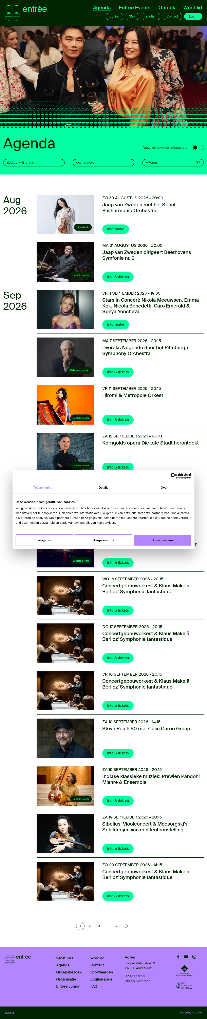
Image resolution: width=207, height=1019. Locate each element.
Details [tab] (104, 487)
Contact (172, 16)
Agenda (102, 7)
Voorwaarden (101, 972)
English (150, 16)
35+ (132, 16)
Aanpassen (101, 540)
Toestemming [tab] (42, 487)
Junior (114, 16)
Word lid (192, 7)
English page (101, 979)
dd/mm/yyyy (85, 162)
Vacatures (64, 958)
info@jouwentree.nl (138, 981)
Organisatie (66, 979)
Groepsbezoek (69, 972)
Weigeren (44, 540)
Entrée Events (134, 7)
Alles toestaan (162, 540)
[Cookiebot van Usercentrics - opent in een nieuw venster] (173, 476)
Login (193, 16)
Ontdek (166, 7)
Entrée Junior (68, 986)
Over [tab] (164, 487)
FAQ (93, 986)
